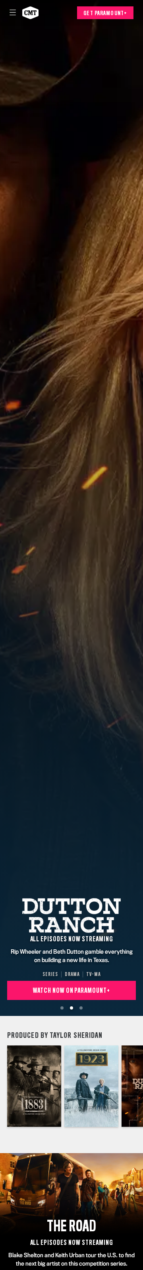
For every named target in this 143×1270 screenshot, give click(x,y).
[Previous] (3, 1086)
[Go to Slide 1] (62, 1008)
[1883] (34, 1086)
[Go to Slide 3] (81, 1008)
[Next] (139, 1086)
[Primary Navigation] (13, 13)
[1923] (91, 1086)
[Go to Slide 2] (71, 1008)
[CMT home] (30, 12)
